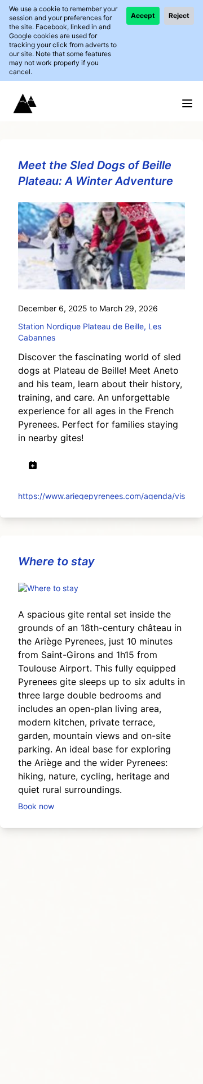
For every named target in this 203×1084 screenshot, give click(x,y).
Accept (143, 15)
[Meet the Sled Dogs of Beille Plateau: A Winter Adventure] (101, 245)
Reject (179, 15)
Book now (36, 805)
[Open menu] (187, 103)
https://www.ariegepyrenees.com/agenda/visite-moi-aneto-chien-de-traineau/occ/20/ (101, 495)
